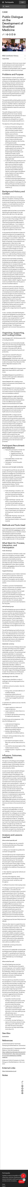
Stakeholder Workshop (9, 49)
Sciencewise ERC (6, 358)
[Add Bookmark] (5, 35)
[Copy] (3, 35)
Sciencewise (5, 1036)
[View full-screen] (24, 40)
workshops (17, 530)
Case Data (5, 59)
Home (3, 1184)
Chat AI (22, 1181)
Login (22, 2)
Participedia (9, 2)
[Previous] (4, 45)
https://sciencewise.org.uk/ (9, 1071)
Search (3, 1186)
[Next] (24, 45)
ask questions (11, 566)
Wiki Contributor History (10, 56)
